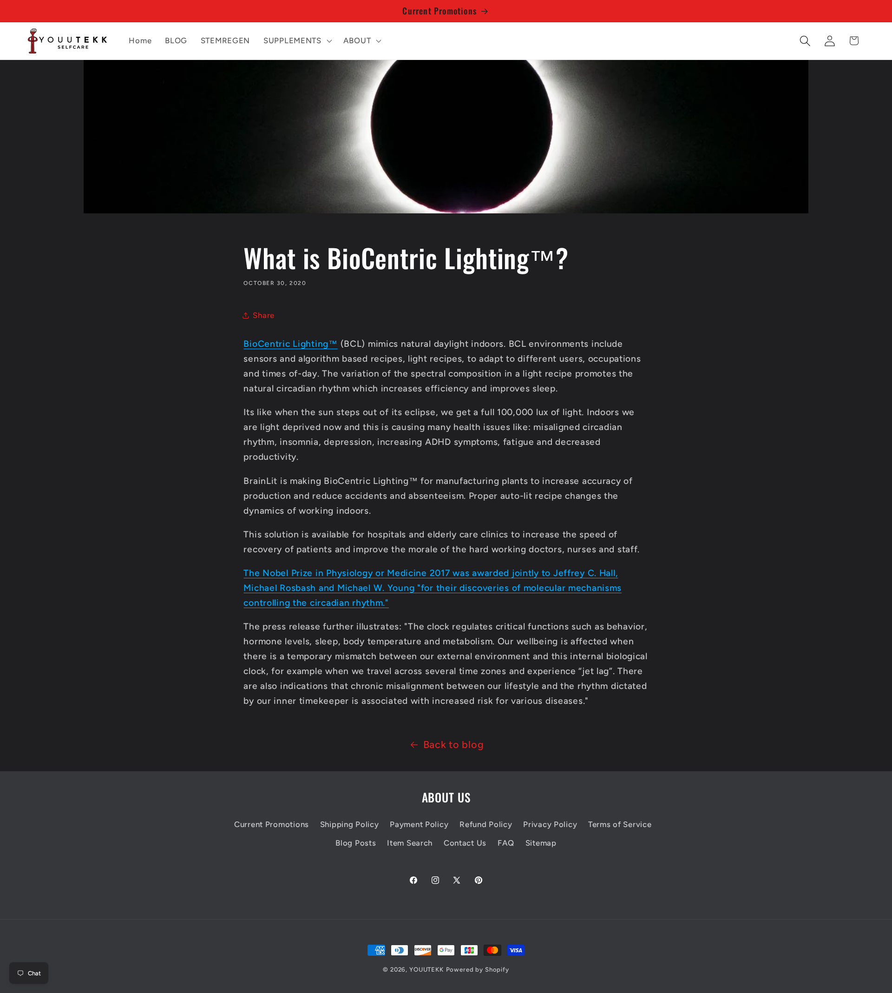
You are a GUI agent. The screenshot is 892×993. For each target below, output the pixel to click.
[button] (297, 41)
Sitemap (541, 842)
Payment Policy (419, 824)
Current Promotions (271, 824)
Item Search (410, 842)
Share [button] (264, 315)
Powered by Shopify (477, 969)
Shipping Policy (349, 824)
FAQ (506, 842)
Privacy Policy (550, 824)
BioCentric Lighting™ (290, 343)
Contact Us (465, 842)
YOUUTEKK (426, 969)
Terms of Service (620, 824)
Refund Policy (485, 824)
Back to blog (453, 744)
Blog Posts (355, 842)
